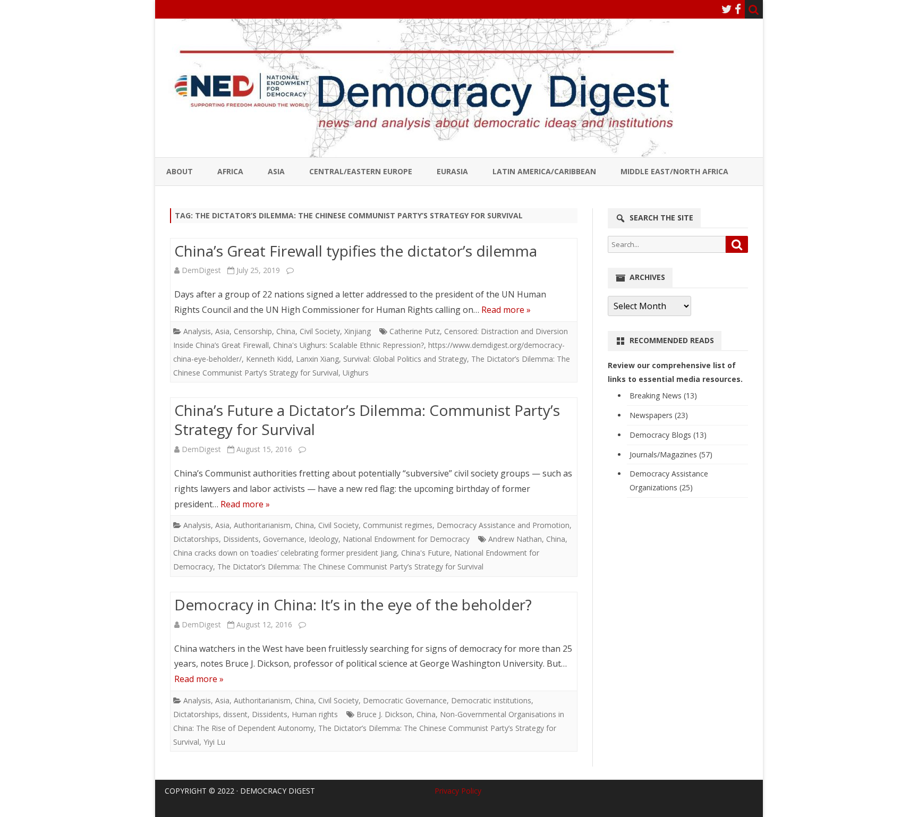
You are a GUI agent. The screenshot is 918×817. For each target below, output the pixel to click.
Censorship (253, 331)
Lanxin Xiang (317, 359)
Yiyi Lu (214, 742)
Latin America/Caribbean (544, 171)
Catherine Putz (414, 331)
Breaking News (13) (663, 395)
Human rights (315, 714)
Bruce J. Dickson (384, 714)
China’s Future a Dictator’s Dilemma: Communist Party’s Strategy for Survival (367, 419)
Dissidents (241, 539)
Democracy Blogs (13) (668, 435)
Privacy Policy (458, 791)
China (285, 331)
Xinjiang (357, 331)
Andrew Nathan (515, 539)
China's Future (425, 553)
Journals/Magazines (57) (671, 454)
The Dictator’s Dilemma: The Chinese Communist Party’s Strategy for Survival (350, 566)
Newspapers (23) (659, 415)
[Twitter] (726, 9)
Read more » (506, 310)
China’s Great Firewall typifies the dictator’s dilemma (355, 251)
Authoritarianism (262, 525)
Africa (230, 171)
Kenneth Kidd (269, 359)
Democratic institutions (491, 700)
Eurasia (452, 171)
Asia (276, 171)
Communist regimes (397, 525)
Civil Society (320, 331)
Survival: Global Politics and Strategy (405, 359)
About (179, 171)
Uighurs (356, 373)
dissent (235, 714)
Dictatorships (196, 539)
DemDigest (201, 270)
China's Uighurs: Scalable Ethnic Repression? (348, 345)
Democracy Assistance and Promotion (503, 525)
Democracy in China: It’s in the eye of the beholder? (353, 604)
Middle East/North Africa (674, 171)
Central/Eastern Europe (360, 171)
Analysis (197, 331)
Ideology (323, 539)
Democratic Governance (405, 700)
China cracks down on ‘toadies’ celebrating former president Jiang (285, 553)
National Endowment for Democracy (406, 539)
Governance (283, 539)
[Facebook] (738, 9)
